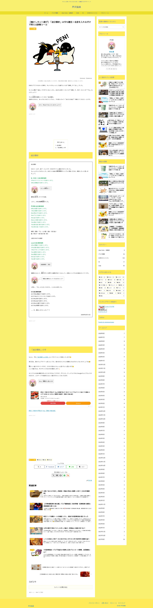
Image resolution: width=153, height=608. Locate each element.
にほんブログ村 (109, 306)
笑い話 (50, 459)
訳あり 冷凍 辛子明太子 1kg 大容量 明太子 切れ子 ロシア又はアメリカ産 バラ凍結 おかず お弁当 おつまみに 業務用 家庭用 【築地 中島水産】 (65, 393)
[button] (82, 467)
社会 (45, 459)
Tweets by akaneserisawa (106, 322)
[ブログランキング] (102, 309)
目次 (58, 142)
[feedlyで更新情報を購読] (64, 475)
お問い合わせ (105, 603)
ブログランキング (102, 312)
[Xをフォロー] (53, 475)
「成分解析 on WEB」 (42, 357)
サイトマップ (121, 603)
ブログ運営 (33, 459)
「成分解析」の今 (61, 147)
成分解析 (59, 145)
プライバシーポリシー (94, 603)
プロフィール (113, 603)
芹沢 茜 (111, 52)
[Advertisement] (61, 126)
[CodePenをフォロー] (60, 475)
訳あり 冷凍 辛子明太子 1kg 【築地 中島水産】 (42, 411)
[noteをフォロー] (57, 475)
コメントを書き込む (61, 587)
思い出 (40, 459)
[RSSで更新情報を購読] (68, 475)
